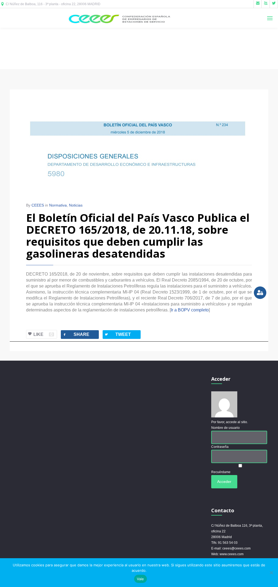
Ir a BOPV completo (190, 310)
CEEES (37, 205)
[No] (271, 572)
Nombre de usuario (225, 428)
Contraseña (220, 447)
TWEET (117, 334)
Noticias (76, 205)
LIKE (43, 334)
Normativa (58, 205)
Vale (140, 579)
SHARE (75, 334)
